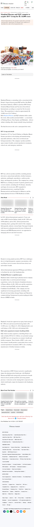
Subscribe (29, 502)
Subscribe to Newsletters (17, 476)
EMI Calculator (5, 466)
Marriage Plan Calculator (19, 471)
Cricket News (22, 486)
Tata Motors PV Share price (7, 439)
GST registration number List (25, 500)
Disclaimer (4, 500)
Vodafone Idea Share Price (17, 441)
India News (4, 493)
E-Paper (27, 7)
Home (2, 7)
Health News (17, 491)
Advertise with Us (17, 502)
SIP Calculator (13, 466)
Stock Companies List (6, 476)
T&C (16, 497)
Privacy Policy (21, 497)
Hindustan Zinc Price (13, 456)
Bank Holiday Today (25, 447)
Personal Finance (5, 489)
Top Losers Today (16, 449)
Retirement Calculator (21, 466)
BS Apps (8, 504)
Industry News (28, 489)
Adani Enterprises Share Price (20, 434)
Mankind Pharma (8, 115)
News (22, 7)
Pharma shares (5, 459)
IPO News (25, 484)
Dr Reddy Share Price (6, 441)
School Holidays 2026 (26, 454)
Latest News (4, 484)
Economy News (24, 491)
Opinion (11, 491)
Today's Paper (5, 497)
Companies (6, 7)
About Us (11, 497)
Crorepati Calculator (17, 464)
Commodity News (5, 486)
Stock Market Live (5, 447)
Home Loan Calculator (16, 469)
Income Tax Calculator (6, 464)
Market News (18, 484)
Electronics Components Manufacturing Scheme (11, 454)
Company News (12, 484)
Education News (5, 491)
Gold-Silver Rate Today (6, 449)
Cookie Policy (28, 497)
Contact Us (11, 502)
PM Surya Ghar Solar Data (25, 459)
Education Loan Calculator (7, 471)
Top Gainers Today (25, 449)
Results (18, 7)
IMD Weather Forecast (12, 452)
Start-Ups (12, 7)
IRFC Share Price (17, 437)
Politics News (10, 493)
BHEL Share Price (18, 439)
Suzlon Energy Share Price (7, 434)
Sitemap (24, 502)
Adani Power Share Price (7, 437)
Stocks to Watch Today (15, 447)
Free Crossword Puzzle (6, 479)
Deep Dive (4, 452)
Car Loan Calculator (6, 469)
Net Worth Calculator (27, 464)
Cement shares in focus (14, 459)
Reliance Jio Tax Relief (23, 456)
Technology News (14, 489)
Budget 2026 (17, 493)
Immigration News (14, 486)
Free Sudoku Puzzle (27, 476)
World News (21, 489)
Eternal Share (5, 456)
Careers (3, 504)
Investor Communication (13, 500)
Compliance (4, 502)
